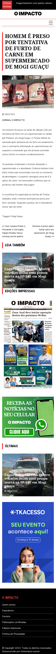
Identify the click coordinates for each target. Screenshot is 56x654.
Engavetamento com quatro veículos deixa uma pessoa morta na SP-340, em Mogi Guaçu (34, 3)
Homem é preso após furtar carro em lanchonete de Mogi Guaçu (43, 231)
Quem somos (9, 604)
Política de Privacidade (13, 633)
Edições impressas (11, 628)
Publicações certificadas (14, 622)
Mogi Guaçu (17, 216)
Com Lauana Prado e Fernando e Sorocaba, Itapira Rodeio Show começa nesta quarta (13, 231)
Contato (6, 616)
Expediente (8, 610)
